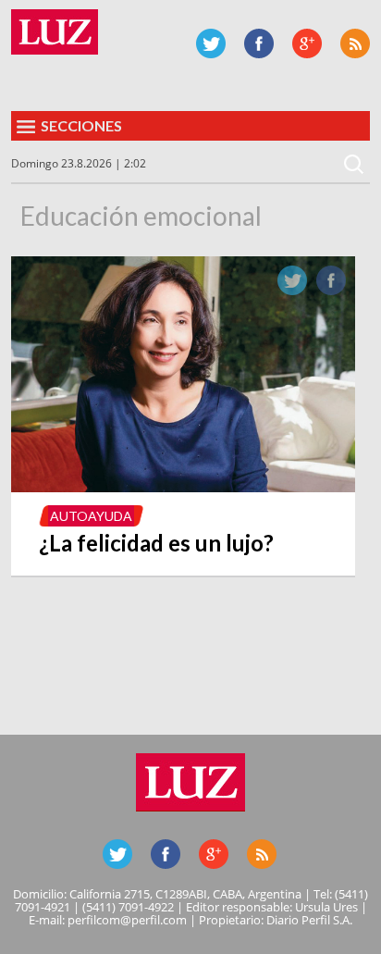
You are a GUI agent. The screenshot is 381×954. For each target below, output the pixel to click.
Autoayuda (91, 516)
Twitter (211, 43)
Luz (54, 32)
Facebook (259, 43)
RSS (355, 43)
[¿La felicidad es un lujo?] (183, 487)
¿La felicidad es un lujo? (156, 542)
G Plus (307, 43)
